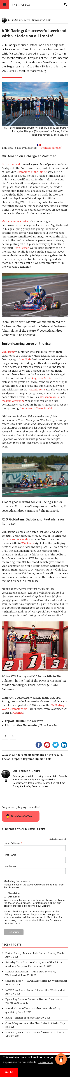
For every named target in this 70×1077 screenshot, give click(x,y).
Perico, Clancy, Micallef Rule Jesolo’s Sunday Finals (35, 953)
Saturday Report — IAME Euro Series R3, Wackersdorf (36, 980)
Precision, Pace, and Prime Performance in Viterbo (34, 1032)
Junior (41, 759)
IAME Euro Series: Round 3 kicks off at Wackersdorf (35, 990)
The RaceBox (21, 4)
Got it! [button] (9, 1072)
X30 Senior (27, 543)
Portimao (17, 712)
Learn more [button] (45, 1062)
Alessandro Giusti (49, 397)
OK (49, 759)
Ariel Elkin (25, 359)
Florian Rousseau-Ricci (15, 221)
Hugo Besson (21, 247)
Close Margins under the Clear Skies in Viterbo (32, 1023)
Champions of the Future (32, 172)
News (7, 759)
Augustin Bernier (42, 378)
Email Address (13, 843)
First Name (10, 854)
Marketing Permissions (17, 881)
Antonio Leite (37, 389)
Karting (22, 754)
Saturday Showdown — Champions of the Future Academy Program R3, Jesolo (33, 963)
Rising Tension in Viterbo (20, 1017)
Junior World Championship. (37, 408)
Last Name (10, 866)
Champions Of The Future (46, 754)
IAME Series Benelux (17, 539)
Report (17, 759)
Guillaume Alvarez (20, 20)
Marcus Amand (11, 164)
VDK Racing (8, 351)
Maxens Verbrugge (13, 400)
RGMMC (29, 759)
